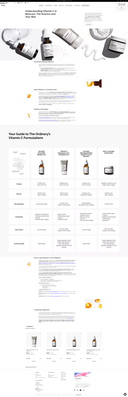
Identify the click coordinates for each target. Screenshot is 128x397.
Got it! (122, 7)
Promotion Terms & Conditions (52, 377)
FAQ (48, 374)
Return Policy (50, 376)
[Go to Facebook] (74, 390)
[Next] (73, 0)
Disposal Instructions (51, 375)
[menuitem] (3, 3)
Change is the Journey (39, 384)
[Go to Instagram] (77, 390)
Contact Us (63, 372)
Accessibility (37, 382)
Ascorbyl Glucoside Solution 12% (52, 349)
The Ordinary (3, 2)
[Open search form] (118, 1)
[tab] (30, 327)
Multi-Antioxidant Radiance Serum (73, 349)
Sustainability (38, 383)
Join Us (37, 376)
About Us (37, 374)
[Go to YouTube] (80, 390)
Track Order (63, 376)
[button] (49, 5)
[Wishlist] (40, 332)
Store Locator (63, 379)
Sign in (62, 377)
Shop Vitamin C (88, 24)
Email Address (77, 380)
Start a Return (63, 374)
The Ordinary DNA (38, 375)
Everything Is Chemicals (39, 385)
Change (42, 389)
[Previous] (54, 0)
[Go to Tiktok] (83, 390)
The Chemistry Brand (21, 2)
